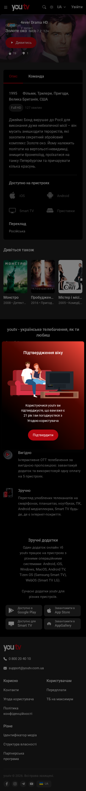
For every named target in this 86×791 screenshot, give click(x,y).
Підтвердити (43, 435)
